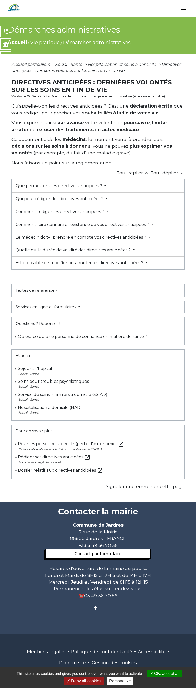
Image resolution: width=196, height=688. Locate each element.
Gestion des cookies (114, 662)
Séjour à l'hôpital (35, 368)
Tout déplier (168, 172)
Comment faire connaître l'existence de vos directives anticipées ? (83, 224)
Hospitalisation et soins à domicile (122, 64)
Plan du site (72, 662)
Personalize (120, 681)
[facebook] (98, 608)
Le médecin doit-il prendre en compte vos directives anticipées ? (81, 237)
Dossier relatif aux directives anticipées (60, 470)
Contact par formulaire (98, 553)
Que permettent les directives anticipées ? (59, 185)
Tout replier (133, 172)
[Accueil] (13, 8)
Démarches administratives (97, 42)
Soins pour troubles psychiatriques (53, 381)
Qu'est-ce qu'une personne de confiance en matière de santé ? (82, 336)
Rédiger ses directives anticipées (54, 456)
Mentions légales (46, 651)
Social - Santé (69, 64)
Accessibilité (152, 651)
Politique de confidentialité (101, 651)
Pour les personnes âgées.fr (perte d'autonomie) (71, 443)
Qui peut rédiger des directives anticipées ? (60, 198)
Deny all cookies (85, 681)
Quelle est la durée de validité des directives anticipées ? (74, 250)
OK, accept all (166, 673)
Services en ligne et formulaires (46, 306)
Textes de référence (35, 290)
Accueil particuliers (31, 64)
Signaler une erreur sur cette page (145, 486)
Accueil (17, 42)
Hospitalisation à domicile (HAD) (50, 407)
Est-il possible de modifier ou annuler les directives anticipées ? (80, 262)
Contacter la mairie (98, 511)
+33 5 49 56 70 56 (98, 545)
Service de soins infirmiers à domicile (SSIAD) (62, 394)
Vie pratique (45, 42)
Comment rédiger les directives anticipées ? (60, 211)
